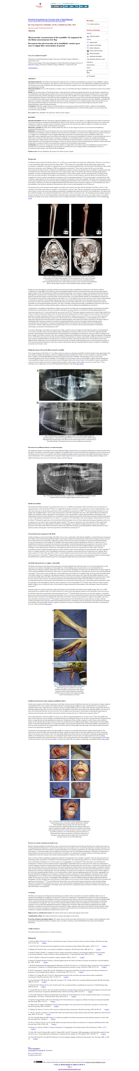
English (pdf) (93, 42)
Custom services (94, 24)
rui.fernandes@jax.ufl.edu (35, 1050)
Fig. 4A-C (48, 604)
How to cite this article (96, 51)
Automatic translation (96, 56)
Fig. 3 (70, 458)
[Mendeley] (88, 70)
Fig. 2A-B (80, 364)
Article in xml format (95, 45)
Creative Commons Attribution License (95, 1062)
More (90, 70)
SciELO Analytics (95, 36)
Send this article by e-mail (97, 59)
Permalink (92, 76)
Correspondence (33, 68)
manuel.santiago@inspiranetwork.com (69, 1069)
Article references (95, 48)
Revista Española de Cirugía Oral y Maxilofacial (50, 19)
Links (44, 943)
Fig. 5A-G (106, 739)
